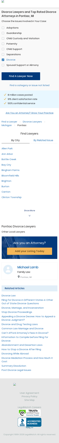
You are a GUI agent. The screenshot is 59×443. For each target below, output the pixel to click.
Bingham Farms (11, 170)
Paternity (11, 43)
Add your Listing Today (29, 251)
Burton (5, 186)
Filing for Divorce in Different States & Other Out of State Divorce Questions (27, 301)
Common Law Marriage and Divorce (22, 328)
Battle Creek (9, 159)
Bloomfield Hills (10, 175)
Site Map (29, 400)
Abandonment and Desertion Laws (22, 345)
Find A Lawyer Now (21, 76)
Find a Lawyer (9, 121)
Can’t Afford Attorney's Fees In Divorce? (25, 332)
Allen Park (7, 148)
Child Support (14, 49)
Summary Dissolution (14, 365)
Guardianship (14, 33)
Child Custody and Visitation (22, 38)
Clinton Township (12, 197)
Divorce (10, 59)
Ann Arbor (7, 154)
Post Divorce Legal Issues (16, 370)
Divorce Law (9, 295)
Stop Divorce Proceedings (17, 312)
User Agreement (29, 393)
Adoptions (12, 27)
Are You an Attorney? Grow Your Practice (29, 112)
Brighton (6, 181)
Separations (13, 54)
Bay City (6, 164)
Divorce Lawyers (32, 121)
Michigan (7, 125)
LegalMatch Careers (29, 407)
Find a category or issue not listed (29, 85)
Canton (6, 191)
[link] (29, 387)
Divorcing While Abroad (15, 353)
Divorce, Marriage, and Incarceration (23, 307)
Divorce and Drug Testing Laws (20, 324)
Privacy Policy (29, 396)
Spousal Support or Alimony (22, 65)
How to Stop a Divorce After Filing (21, 349)
